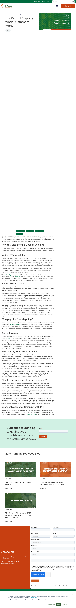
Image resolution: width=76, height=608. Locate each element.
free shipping (9, 338)
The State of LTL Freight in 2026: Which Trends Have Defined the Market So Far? (18, 515)
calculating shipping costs (12, 275)
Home (6, 14)
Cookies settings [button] (51, 604)
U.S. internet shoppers (15, 324)
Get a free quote (31, 414)
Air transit (17, 276)
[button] (57, 6)
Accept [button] (58, 604)
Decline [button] (65, 604)
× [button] (72, 594)
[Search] (73, 1)
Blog (10, 14)
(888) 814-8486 (36, 1)
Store (43, 1)
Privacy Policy (34, 597)
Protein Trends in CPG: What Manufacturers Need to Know (52, 483)
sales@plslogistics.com (7, 563)
